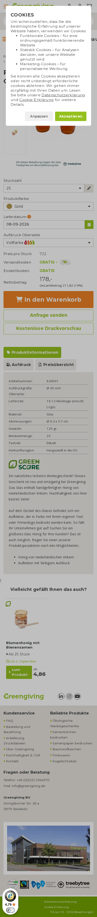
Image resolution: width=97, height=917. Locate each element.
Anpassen (39, 116)
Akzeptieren (70, 116)
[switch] (10, 910)
